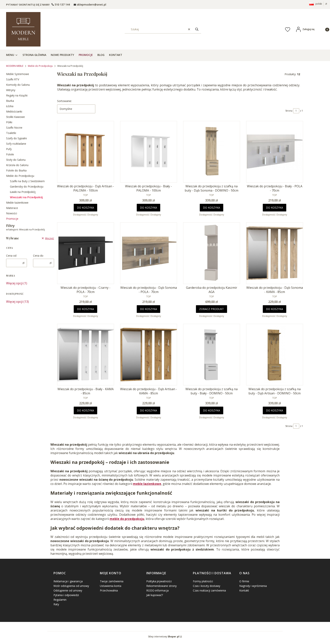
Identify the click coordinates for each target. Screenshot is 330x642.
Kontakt (244, 590)
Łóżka (9, 106)
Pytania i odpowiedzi (66, 595)
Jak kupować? (154, 595)
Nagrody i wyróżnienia (253, 586)
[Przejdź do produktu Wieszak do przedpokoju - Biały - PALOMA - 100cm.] (148, 151)
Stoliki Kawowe (15, 117)
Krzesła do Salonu (17, 165)
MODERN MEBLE (14, 66)
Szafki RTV (12, 79)
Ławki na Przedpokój (23, 192)
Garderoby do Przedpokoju (26, 186)
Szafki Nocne (14, 127)
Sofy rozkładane (16, 143)
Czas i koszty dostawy (206, 586)
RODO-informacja (157, 590)
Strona (288, 110)
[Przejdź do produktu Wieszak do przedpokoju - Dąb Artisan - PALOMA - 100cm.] (85, 151)
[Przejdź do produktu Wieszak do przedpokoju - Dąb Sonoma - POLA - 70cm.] (148, 253)
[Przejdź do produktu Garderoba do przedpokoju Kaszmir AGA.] (211, 253)
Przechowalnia (109, 590)
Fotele (10, 154)
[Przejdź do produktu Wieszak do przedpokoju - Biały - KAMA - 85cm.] (85, 354)
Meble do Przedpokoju (40, 66)
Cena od (11, 255)
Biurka (10, 101)
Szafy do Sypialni (16, 138)
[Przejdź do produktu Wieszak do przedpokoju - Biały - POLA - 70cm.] (274, 151)
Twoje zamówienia (111, 581)
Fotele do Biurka (16, 170)
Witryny (10, 90)
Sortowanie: (64, 101)
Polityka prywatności (159, 581)
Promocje (12, 218)
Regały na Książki (17, 95)
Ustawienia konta (110, 586)
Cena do (38, 255)
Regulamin (59, 599)
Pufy (9, 149)
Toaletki (11, 133)
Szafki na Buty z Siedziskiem (27, 181)
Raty (56, 604)
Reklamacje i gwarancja (68, 581)
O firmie (244, 581)
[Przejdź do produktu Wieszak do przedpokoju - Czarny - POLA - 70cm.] (85, 253)
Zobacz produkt (211, 309)
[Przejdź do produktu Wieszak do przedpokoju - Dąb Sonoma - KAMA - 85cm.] (274, 253)
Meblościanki (14, 111)
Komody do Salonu (18, 84)
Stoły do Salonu (16, 160)
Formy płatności (203, 581)
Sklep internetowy (163, 636)
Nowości (11, 213)
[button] (196, 29)
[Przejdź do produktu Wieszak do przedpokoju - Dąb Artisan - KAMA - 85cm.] (148, 354)
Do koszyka (85, 207)
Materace (12, 208)
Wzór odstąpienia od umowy (71, 586)
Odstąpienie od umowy (67, 590)
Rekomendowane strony (161, 586)
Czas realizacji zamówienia (209, 590)
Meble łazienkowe (17, 202)
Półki (9, 122)
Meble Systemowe (17, 74)
